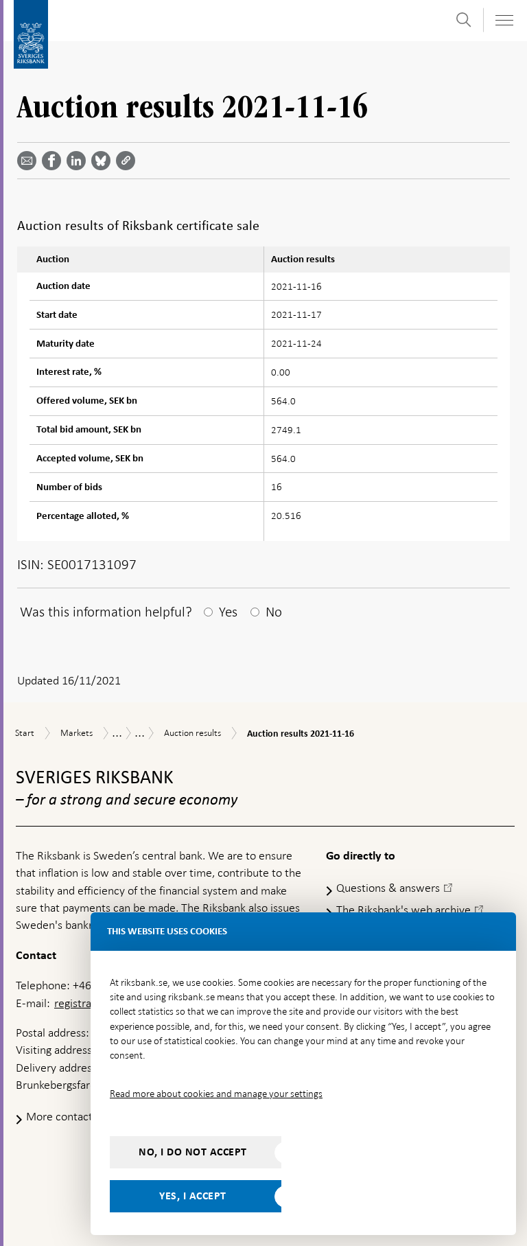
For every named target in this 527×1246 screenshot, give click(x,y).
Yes (228, 612)
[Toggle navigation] (503, 20)
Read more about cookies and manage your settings (216, 1093)
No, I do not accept (193, 1151)
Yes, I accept (192, 1195)
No (274, 612)
